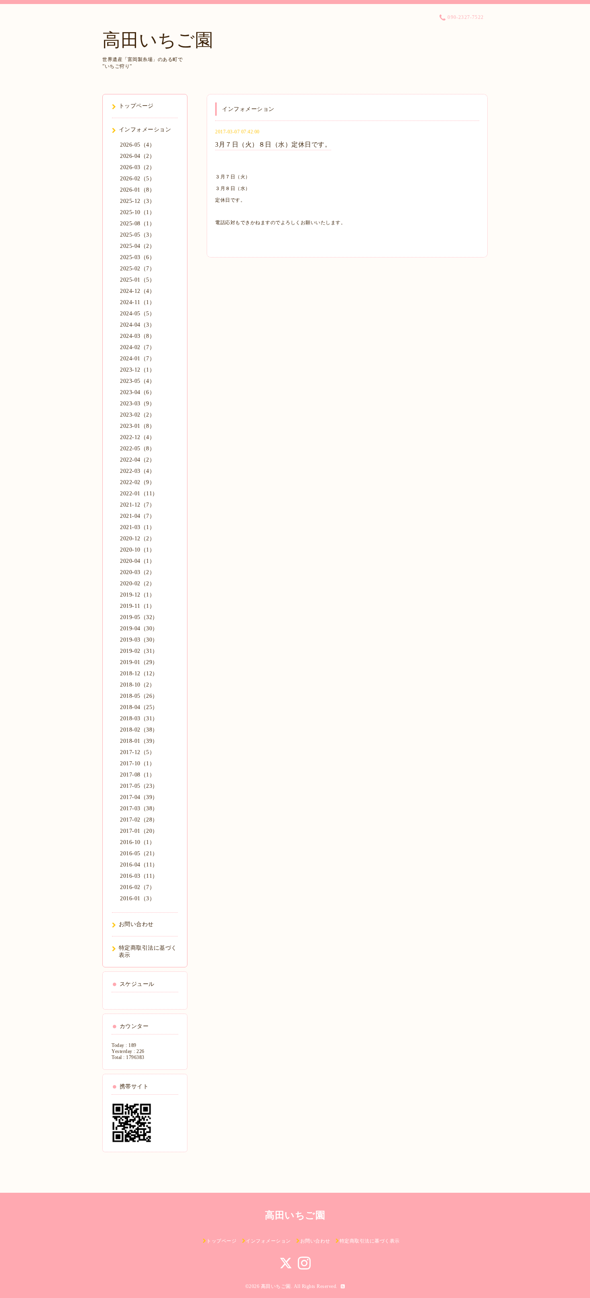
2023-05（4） (137, 381)
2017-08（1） (137, 775)
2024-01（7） (137, 359)
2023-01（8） (137, 426)
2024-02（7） (137, 347)
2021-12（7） (137, 505)
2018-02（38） (139, 730)
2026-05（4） (137, 145)
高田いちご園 (157, 40)
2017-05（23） (139, 786)
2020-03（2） (137, 572)
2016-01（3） (137, 898)
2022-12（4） (137, 437)
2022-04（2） (137, 460)
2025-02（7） (137, 269)
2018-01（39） (139, 741)
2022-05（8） (137, 449)
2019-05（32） (139, 617)
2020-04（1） (137, 561)
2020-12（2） (137, 539)
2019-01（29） (139, 662)
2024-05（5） (137, 314)
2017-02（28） (139, 820)
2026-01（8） (137, 190)
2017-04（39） (139, 797)
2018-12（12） (139, 673)
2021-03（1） (137, 527)
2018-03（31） (139, 718)
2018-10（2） (137, 685)
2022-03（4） (137, 471)
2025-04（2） (137, 246)
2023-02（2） (137, 415)
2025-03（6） (137, 257)
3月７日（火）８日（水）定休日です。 (273, 144)
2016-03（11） (139, 876)
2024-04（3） (137, 325)
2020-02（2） (137, 584)
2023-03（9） (137, 404)
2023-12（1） (137, 370)
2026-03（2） (137, 167)
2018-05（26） (139, 696)
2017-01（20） (139, 831)
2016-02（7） (137, 887)
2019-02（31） (139, 651)
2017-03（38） (139, 808)
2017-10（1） (137, 763)
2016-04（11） (139, 865)
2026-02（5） (137, 179)
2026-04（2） (137, 156)
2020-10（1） (137, 550)
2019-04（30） (139, 628)
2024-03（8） (137, 336)
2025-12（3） (137, 201)
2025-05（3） (137, 235)
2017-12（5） (137, 752)
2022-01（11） (139, 494)
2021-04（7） (137, 516)
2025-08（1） (137, 224)
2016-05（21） (139, 853)
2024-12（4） (137, 291)
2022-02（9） (137, 482)
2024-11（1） (137, 302)
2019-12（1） (137, 595)
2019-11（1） (137, 606)
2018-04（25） (139, 707)
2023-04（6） (137, 392)
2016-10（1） (137, 842)
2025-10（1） (137, 212)
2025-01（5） (137, 280)
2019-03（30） (139, 640)
